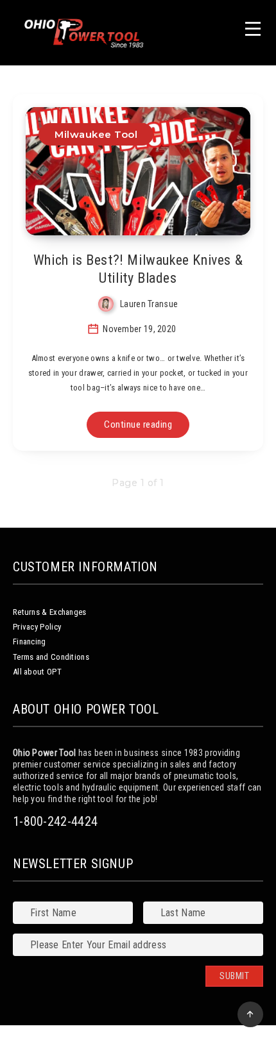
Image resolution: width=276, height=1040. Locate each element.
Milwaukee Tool (96, 134)
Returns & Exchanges (50, 612)
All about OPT (37, 671)
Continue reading (138, 424)
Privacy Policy (37, 627)
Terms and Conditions (51, 657)
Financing (29, 641)
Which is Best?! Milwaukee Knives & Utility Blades (138, 269)
